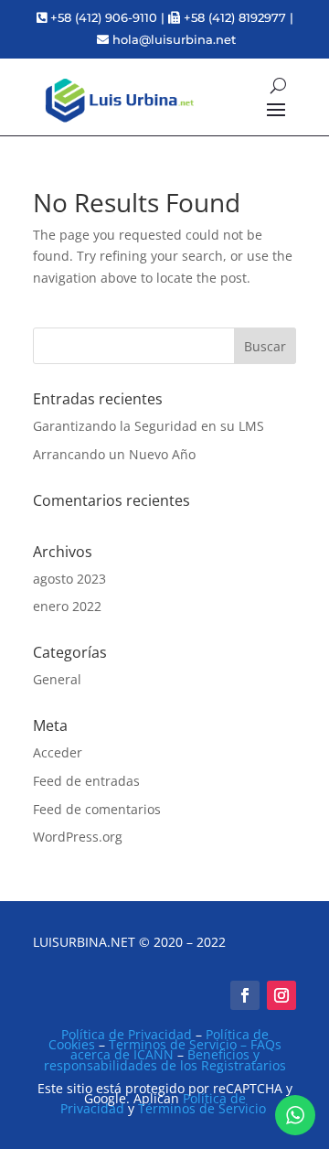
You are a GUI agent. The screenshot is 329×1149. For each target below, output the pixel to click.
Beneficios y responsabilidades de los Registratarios (165, 1059)
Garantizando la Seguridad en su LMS (148, 426)
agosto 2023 (69, 578)
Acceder (57, 752)
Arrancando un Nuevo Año (114, 454)
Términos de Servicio (202, 1108)
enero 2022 (67, 606)
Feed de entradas (86, 780)
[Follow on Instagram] (281, 995)
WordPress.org (77, 836)
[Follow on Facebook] (245, 995)
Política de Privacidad (126, 1034)
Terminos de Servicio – (179, 1044)
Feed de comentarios (97, 809)
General (57, 679)
